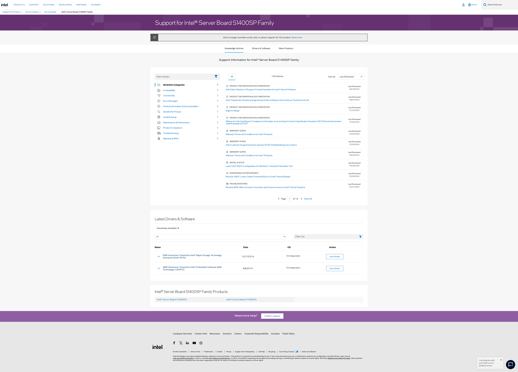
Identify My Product (172, 111)
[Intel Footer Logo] (157, 346)
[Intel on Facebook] (174, 343)
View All (308, 198)
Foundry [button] (96, 5)
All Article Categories (174, 84)
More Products (286, 48)
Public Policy (288, 333)
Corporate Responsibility (256, 333)
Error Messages (170, 101)
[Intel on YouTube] (194, 343)
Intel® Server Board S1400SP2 (172, 299)
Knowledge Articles (234, 48)
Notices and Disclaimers (221, 358)
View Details (335, 256)
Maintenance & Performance (176, 122)
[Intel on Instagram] (201, 343)
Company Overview (182, 333)
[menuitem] (32, 12)
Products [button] (19, 5)
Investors (227, 333)
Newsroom (215, 333)
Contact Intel (201, 333)
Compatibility (169, 90)
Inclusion (275, 333)
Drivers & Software (261, 48)
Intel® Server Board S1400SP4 (241, 299)
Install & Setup (170, 117)
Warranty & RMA (171, 138)
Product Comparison (172, 127)
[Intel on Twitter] (181, 343)
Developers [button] (65, 5)
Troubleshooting (171, 133)
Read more (297, 37)
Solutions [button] (48, 5)
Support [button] (34, 5)
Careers (238, 333)
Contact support (272, 316)
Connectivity (169, 95)
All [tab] (232, 76)
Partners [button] (81, 5)
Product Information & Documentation (180, 106)
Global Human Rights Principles (339, 358)
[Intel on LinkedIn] (187, 343)
